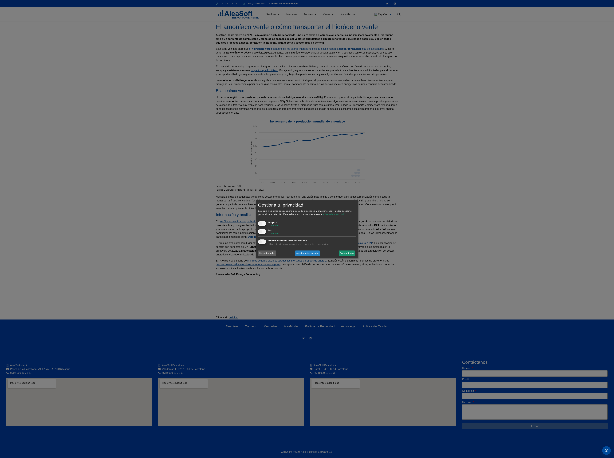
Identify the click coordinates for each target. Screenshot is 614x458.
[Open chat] (606, 450)
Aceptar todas (347, 253)
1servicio (273, 225)
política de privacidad (333, 214)
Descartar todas (267, 253)
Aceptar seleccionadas (307, 253)
